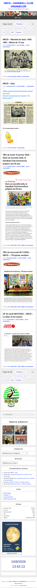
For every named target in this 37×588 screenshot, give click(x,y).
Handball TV (7, 495)
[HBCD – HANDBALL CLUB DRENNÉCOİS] (18, 15)
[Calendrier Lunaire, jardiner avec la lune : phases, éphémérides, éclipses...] (12, 554)
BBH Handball (7, 493)
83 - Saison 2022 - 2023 (14, 245)
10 (25, 28)
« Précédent (19, 24)
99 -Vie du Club (12, 76)
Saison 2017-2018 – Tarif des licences (19, 482)
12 (33, 28)
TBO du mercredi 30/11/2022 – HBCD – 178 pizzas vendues (16, 254)
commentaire (21, 148)
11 (29, 28)
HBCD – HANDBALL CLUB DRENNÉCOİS (18, 4)
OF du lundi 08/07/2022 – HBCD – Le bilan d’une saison (18, 315)
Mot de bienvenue (18, 583)
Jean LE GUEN (20, 45)
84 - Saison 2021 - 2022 (14, 366)
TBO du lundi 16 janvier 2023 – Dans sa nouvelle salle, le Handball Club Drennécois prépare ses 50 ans (17, 159)
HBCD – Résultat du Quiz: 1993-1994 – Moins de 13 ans (17, 41)
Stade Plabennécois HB (10, 499)
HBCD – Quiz (9, 83)
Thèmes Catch (23, 585)
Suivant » (19, 32)
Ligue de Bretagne (8, 497)
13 (3, 32)
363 (12, 32)
